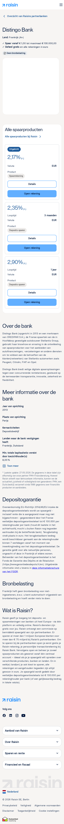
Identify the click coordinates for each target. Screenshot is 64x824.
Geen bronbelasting (16, 53)
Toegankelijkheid (26, 810)
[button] (61, 5)
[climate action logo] (10, 819)
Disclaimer (8, 810)
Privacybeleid (9, 805)
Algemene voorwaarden (47, 805)
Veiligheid (25, 805)
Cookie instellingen (49, 810)
